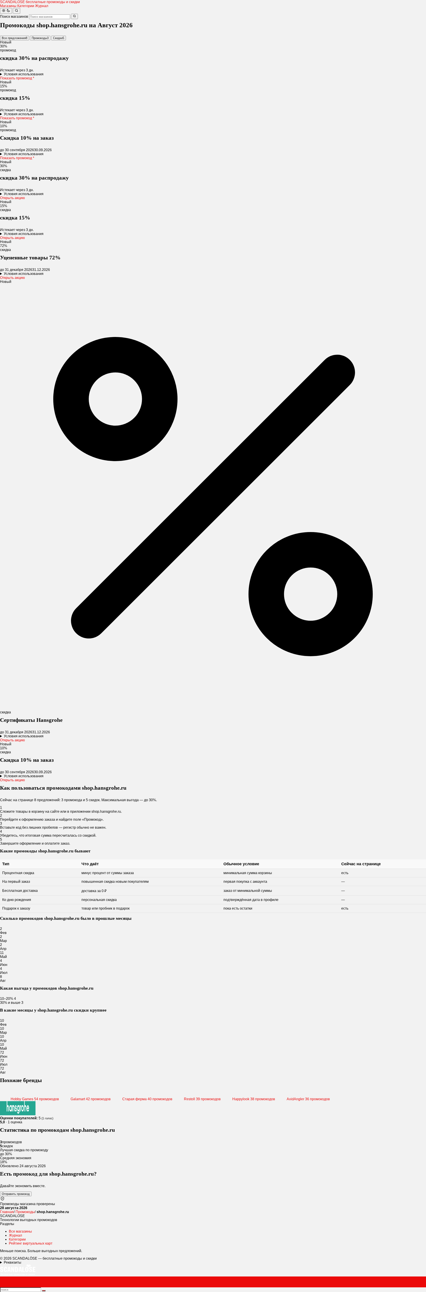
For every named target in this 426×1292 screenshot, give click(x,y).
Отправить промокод (16, 1194)
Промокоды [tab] (40, 38)
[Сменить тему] (6, 11)
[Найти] (16, 11)
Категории (25, 6)
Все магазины (20, 1231)
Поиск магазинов (14, 16)
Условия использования (23, 74)
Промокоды (25, 1212)
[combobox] (49, 16)
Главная (7, 1212)
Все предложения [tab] (14, 38)
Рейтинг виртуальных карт (30, 1243)
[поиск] (43, 1290)
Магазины (8, 6)
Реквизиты (12, 1262)
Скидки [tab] (58, 38)
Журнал (41, 6)
